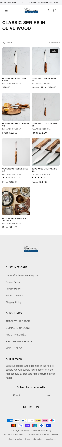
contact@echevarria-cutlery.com (22, 275)
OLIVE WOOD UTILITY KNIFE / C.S (15, 125)
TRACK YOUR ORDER (18, 321)
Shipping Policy (13, 302)
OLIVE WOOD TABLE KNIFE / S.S (15, 170)
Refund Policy (13, 282)
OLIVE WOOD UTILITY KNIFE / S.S (45, 125)
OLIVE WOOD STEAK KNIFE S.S (44, 79)
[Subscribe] (48, 395)
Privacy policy (35, 434)
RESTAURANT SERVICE (19, 341)
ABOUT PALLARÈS (16, 335)
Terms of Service (14, 295)
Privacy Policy (13, 289)
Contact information (34, 439)
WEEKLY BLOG (14, 348)
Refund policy (19, 434)
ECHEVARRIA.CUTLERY (29, 431)
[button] (6, 10)
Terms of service (51, 434)
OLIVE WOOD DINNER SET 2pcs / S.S (14, 219)
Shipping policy (15, 439)
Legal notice (51, 439)
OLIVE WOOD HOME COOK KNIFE (14, 79)
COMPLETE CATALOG (18, 328)
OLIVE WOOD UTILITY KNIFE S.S (44, 170)
